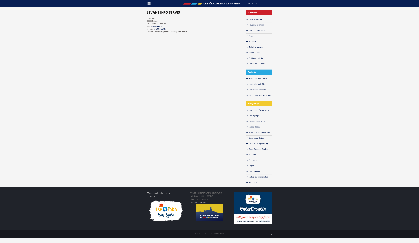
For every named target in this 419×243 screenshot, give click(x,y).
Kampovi (252, 41)
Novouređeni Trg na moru (259, 110)
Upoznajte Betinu (255, 19)
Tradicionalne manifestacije (259, 132)
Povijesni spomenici (256, 25)
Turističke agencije (256, 47)
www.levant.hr (157, 26)
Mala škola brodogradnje (258, 177)
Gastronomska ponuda (257, 30)
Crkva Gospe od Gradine (258, 149)
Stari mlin (252, 155)
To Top (269, 234)
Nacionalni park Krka (257, 84)
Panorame (253, 182)
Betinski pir (253, 160)
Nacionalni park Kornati (258, 79)
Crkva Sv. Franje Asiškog (258, 143)
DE (252, 3)
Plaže (251, 36)
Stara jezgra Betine (256, 138)
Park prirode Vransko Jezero (260, 95)
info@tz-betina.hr (199, 202)
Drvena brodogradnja (257, 64)
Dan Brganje (254, 116)
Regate (252, 166)
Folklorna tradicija (256, 58)
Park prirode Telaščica (257, 90)
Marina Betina (254, 127)
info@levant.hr (160, 29)
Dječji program (254, 171)
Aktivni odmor (254, 53)
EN (255, 3)
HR (249, 3)
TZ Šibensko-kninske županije (158, 193)
